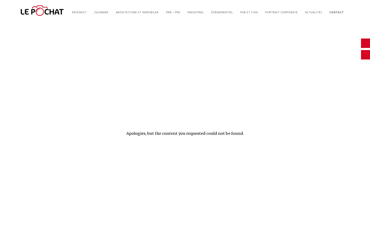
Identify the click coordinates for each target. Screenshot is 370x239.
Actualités (313, 12)
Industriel (196, 12)
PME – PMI (173, 12)
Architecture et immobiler (137, 12)
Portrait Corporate (281, 12)
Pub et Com (249, 12)
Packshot (79, 12)
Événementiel (222, 12)
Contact (336, 12)
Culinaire (101, 12)
